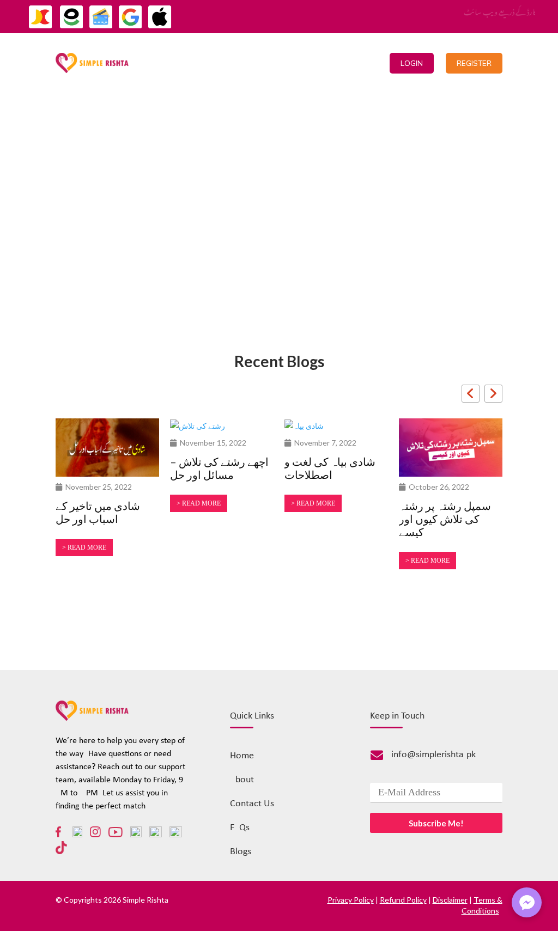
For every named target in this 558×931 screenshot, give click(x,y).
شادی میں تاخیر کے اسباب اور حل (98, 512)
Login (412, 63)
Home (210, 63)
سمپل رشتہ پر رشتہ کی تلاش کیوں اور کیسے (445, 518)
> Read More (84, 547)
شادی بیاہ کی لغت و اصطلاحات (329, 468)
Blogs (240, 852)
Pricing (251, 63)
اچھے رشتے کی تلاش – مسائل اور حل (219, 468)
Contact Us (303, 63)
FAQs (240, 828)
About (242, 780)
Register (474, 63)
